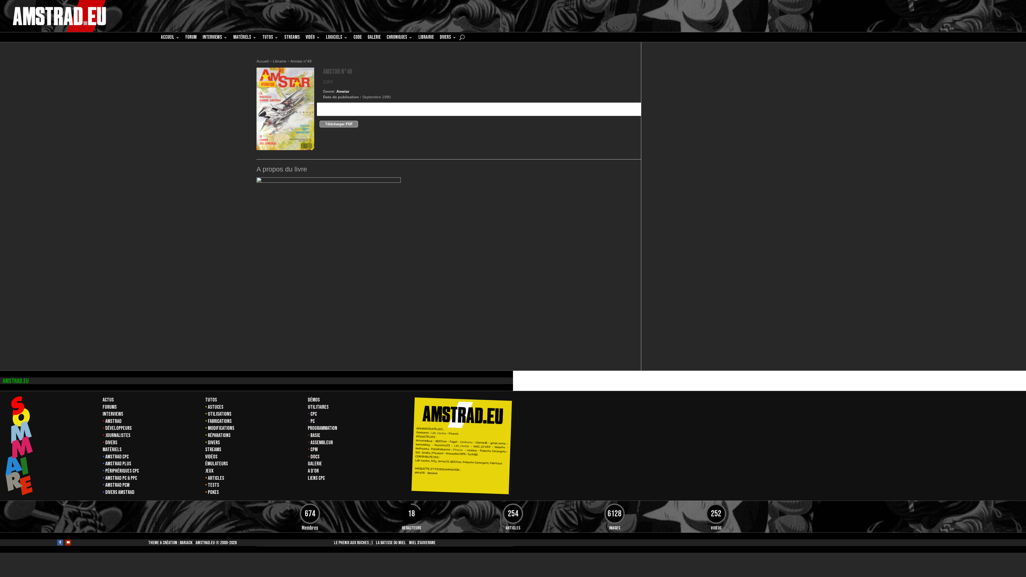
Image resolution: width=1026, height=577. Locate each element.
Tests (213, 485)
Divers (445, 38)
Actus (108, 400)
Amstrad (113, 421)
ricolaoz (472, 450)
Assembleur (321, 442)
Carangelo (498, 451)
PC (312, 421)
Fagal (453, 442)
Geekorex (422, 433)
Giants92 (481, 443)
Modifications (221, 428)
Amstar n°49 (301, 61)
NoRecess (422, 449)
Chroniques (397, 38)
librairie (426, 38)
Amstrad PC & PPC (121, 478)
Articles (216, 478)
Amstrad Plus (118, 464)
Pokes (213, 492)
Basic (315, 435)
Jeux (209, 471)
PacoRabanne (440, 449)
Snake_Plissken (433, 453)
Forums (110, 407)
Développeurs (118, 428)
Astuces (215, 407)
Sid (417, 452)
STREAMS (292, 38)
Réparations (219, 435)
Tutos (211, 400)
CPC (313, 414)
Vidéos (211, 457)
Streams (213, 449)
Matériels (112, 449)
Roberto (485, 451)
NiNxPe (500, 447)
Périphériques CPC (122, 471)
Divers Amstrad (119, 492)
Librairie (279, 61)
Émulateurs (216, 464)
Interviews (113, 414)
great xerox (498, 443)
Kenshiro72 (442, 445)
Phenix (453, 433)
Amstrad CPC (117, 457)
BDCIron (441, 441)
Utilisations (219, 414)
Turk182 (473, 454)
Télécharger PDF (339, 124)
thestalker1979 (455, 454)
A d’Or (313, 471)
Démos (314, 400)
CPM (314, 449)
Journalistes (117, 435)
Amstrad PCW (117, 485)
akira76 (419, 472)
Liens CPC (316, 478)
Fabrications (220, 421)
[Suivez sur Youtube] (68, 542)
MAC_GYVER (482, 447)
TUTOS (267, 38)
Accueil (167, 38)
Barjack (186, 542)
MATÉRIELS (242, 38)
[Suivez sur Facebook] (60, 542)
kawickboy (423, 445)
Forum (191, 38)
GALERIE (374, 38)
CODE (357, 38)
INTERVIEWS (212, 38)
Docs (315, 457)
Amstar (342, 91)
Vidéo (310, 38)
